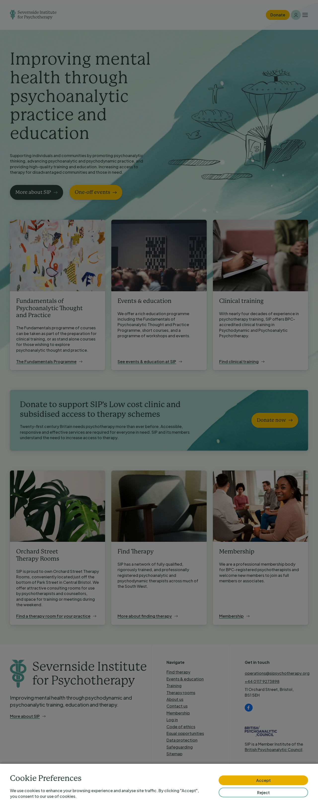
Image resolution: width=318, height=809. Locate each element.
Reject (263, 792)
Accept (263, 780)
